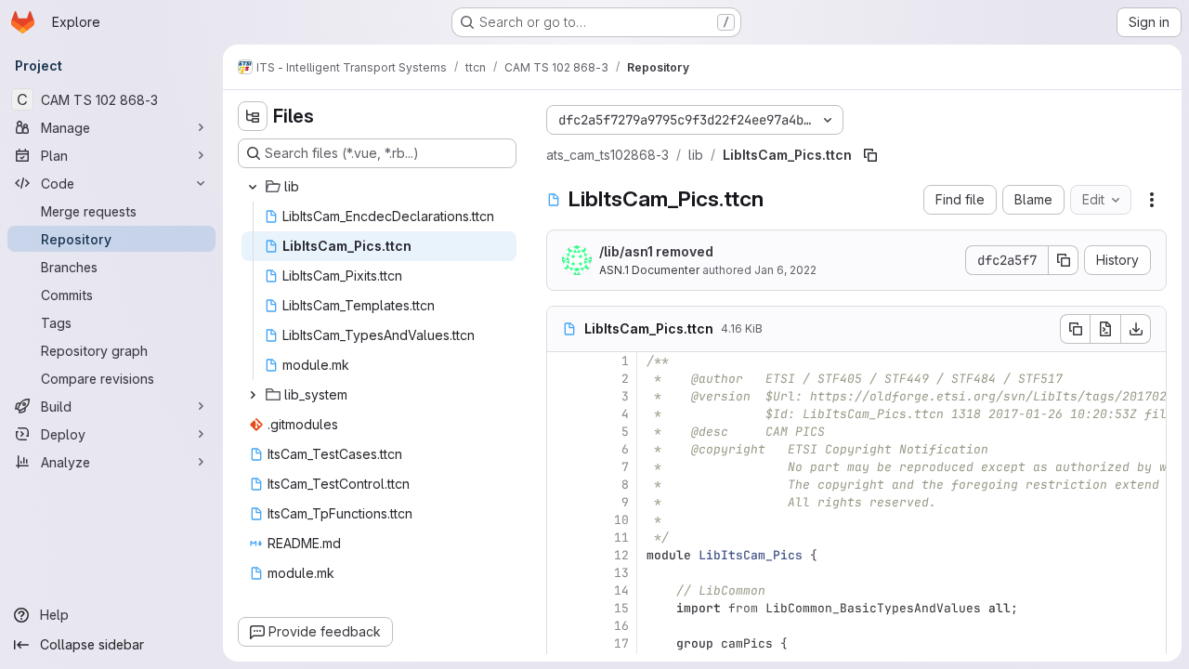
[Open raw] (1105, 329)
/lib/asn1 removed (656, 251)
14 (621, 590)
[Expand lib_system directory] (253, 395)
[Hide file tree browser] (253, 116)
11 (621, 537)
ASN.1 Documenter (649, 270)
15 (621, 608)
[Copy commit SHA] (1063, 260)
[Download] (1136, 329)
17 (621, 643)
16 (621, 626)
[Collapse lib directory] (253, 187)
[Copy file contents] (1075, 329)
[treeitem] (379, 187)
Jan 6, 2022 (785, 270)
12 (621, 555)
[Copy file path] (870, 155)
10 (621, 520)
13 (621, 573)
